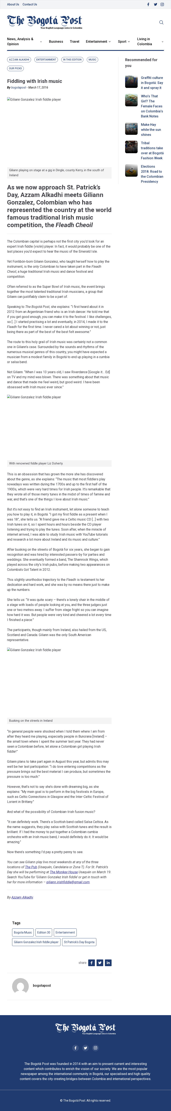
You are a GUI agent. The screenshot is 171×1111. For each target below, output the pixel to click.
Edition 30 (43, 932)
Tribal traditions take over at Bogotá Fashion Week (152, 150)
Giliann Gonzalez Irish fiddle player (36, 942)
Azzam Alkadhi (22, 897)
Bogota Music (23, 932)
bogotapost (18, 87)
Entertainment (96, 42)
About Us (13, 4)
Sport (122, 42)
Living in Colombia (144, 41)
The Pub (31, 867)
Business (56, 42)
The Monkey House (64, 872)
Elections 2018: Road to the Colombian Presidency (152, 174)
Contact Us (30, 4)
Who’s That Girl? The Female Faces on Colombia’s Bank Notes (152, 106)
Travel (74, 42)
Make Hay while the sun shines (151, 130)
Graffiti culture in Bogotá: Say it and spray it (152, 83)
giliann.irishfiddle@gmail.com (68, 882)
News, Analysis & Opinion (20, 41)
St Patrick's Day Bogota (79, 942)
